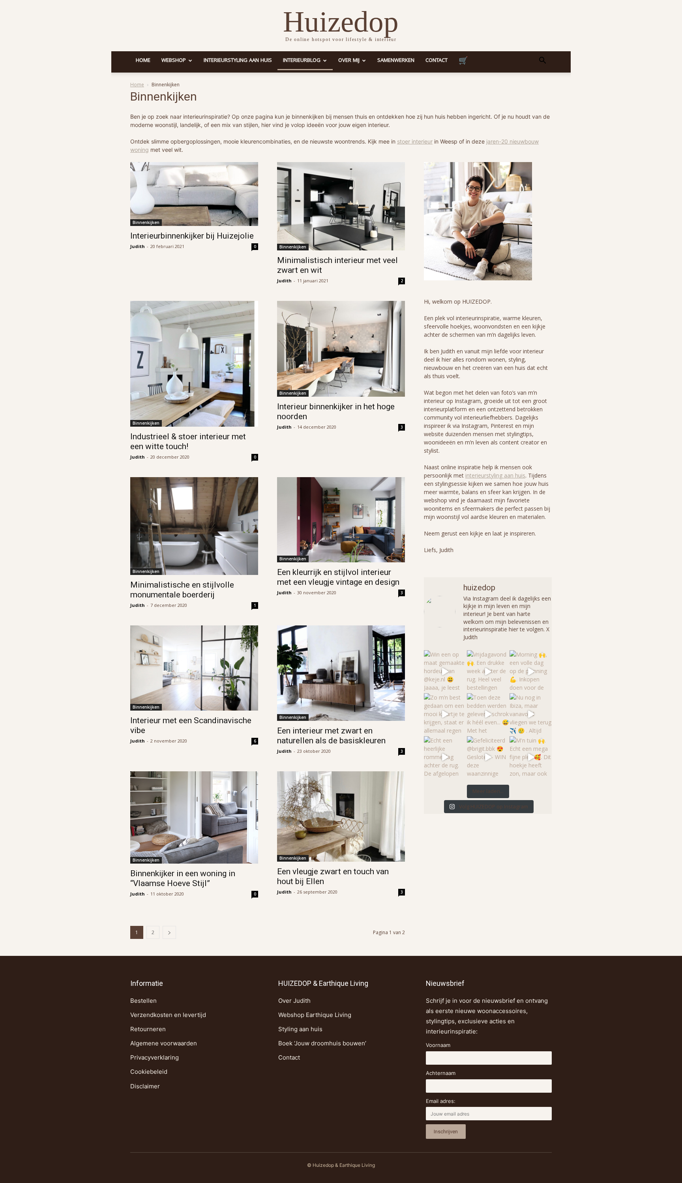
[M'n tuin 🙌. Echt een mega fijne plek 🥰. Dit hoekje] (531, 757)
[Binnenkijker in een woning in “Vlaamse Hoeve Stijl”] (194, 817)
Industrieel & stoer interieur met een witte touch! (188, 441)
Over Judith (294, 1000)
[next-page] (169, 932)
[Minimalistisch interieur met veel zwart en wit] (341, 206)
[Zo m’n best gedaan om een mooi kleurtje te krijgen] (445, 714)
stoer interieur (415, 141)
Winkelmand (463, 62)
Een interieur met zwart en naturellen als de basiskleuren (331, 735)
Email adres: (440, 1101)
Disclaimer (145, 1086)
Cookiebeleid (148, 1071)
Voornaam (438, 1045)
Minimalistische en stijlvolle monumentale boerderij (182, 589)
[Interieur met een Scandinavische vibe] (194, 668)
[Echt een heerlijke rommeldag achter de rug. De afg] (445, 757)
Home (143, 60)
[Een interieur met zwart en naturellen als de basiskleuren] (341, 673)
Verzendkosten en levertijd (168, 1015)
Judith (137, 246)
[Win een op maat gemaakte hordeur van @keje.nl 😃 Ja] (445, 671)
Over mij (349, 60)
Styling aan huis (300, 1029)
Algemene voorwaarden (163, 1043)
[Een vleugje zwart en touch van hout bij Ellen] (341, 816)
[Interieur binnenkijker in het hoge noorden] (341, 349)
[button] (542, 61)
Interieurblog (301, 60)
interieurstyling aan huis (495, 475)
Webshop (173, 60)
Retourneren (148, 1029)
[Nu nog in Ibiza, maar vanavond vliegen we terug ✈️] (531, 714)
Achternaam (440, 1073)
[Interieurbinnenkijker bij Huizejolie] (194, 194)
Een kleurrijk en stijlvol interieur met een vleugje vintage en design (338, 577)
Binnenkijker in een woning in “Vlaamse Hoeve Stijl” (182, 878)
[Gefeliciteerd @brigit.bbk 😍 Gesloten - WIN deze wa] (488, 757)
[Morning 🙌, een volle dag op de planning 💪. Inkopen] (531, 671)
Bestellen (143, 1000)
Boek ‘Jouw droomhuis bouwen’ (322, 1043)
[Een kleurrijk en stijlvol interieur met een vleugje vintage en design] (341, 519)
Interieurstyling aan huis (238, 60)
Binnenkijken (146, 222)
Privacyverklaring (154, 1057)
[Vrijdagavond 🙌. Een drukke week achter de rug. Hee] (488, 671)
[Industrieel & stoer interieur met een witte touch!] (194, 364)
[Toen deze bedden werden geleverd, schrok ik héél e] (488, 714)
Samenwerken (395, 60)
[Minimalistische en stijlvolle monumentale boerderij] (194, 526)
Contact (436, 60)
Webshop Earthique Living (314, 1015)
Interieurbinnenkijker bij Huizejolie (192, 236)
